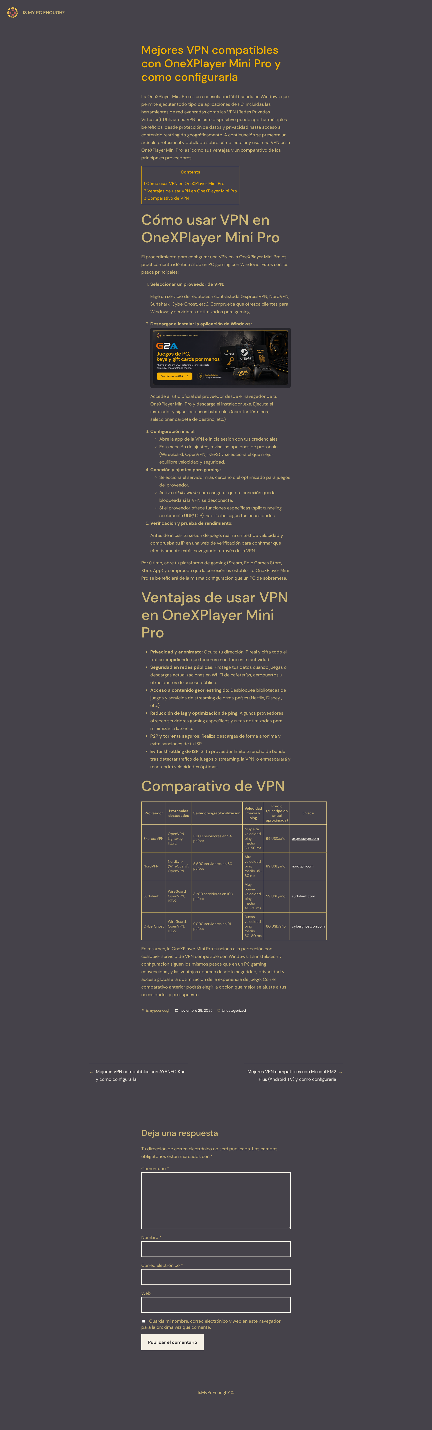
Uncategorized (234, 1010)
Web (146, 1293)
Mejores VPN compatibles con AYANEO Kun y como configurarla (140, 1075)
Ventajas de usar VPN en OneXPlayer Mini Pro (190, 191)
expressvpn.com (305, 838)
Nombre (151, 1237)
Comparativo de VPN (166, 198)
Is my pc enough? (44, 13)
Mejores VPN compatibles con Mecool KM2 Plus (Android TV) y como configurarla (292, 1075)
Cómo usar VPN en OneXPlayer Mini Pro (184, 183)
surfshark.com (303, 896)
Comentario (155, 1168)
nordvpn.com (302, 866)
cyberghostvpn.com (308, 926)
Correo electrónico (162, 1265)
